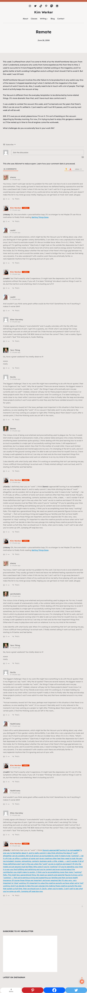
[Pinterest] (33, 990)
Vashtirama (15, 724)
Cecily (13, 377)
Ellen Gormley (16, 319)
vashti (13, 230)
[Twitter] (76, 990)
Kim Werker (43, 12)
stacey (13, 177)
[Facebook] (54, 990)
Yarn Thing (15, 350)
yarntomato (15, 594)
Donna (13, 428)
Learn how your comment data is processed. (56, 163)
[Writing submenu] (47, 18)
